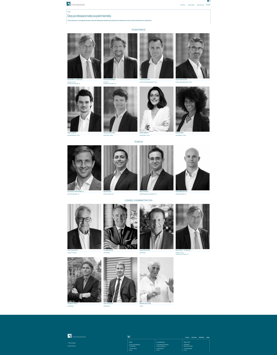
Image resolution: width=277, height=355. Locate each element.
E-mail (130, 350)
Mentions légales (72, 343)
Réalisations (200, 4)
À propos (182, 4)
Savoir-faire (191, 4)
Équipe (208, 4)
